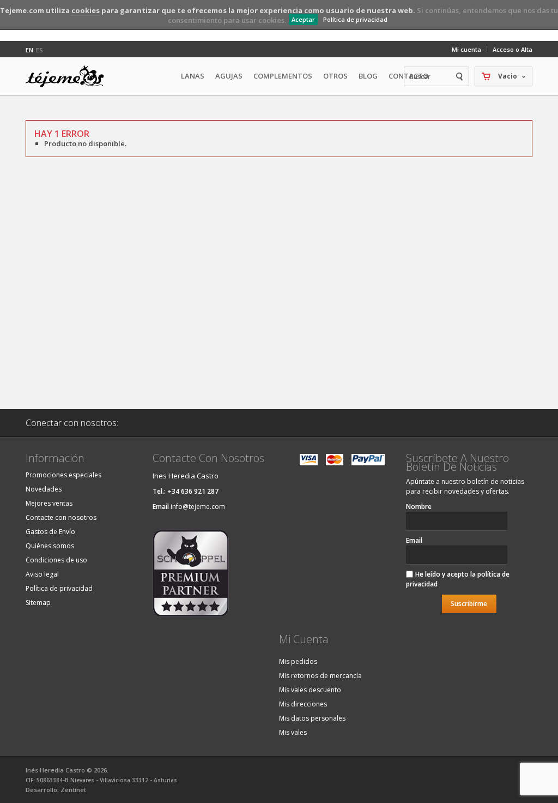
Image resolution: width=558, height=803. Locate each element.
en (29, 50)
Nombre (419, 506)
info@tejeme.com (198, 506)
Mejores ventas (49, 503)
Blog (368, 76)
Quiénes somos (50, 545)
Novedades (44, 489)
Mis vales (293, 732)
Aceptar (303, 19)
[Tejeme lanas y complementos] (69, 76)
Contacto (408, 76)
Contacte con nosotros (61, 517)
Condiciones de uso (56, 560)
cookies (85, 10)
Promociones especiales (63, 475)
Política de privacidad (355, 19)
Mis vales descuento (310, 689)
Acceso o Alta (512, 49)
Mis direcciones (303, 704)
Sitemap (38, 602)
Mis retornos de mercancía (320, 675)
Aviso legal (42, 574)
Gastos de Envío (50, 531)
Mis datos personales (312, 718)
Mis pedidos (298, 661)
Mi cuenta (466, 49)
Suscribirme (469, 603)
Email (414, 540)
